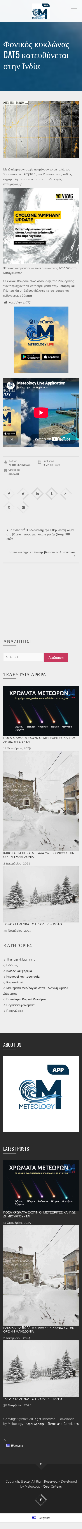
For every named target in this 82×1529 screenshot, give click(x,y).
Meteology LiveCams (19, 464)
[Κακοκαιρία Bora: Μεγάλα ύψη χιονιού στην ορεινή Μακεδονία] (41, 801)
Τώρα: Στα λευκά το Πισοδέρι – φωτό (32, 924)
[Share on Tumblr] (51, 493)
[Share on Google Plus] (66, 493)
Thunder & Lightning (20, 959)
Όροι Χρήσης (35, 1424)
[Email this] (23, 507)
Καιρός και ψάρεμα (19, 971)
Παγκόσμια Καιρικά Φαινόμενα (26, 999)
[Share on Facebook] (9, 493)
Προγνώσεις (14, 1010)
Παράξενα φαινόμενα (20, 1005)
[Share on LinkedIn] (37, 493)
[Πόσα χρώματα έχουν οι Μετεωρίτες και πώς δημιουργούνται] (41, 711)
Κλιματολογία (15, 982)
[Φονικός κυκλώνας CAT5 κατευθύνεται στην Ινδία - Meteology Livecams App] (41, 11)
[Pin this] (9, 507)
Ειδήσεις (14, 473)
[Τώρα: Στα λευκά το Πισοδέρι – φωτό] (41, 894)
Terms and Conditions (63, 1424)
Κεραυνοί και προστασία (23, 976)
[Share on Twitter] (23, 493)
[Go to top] (41, 1464)
